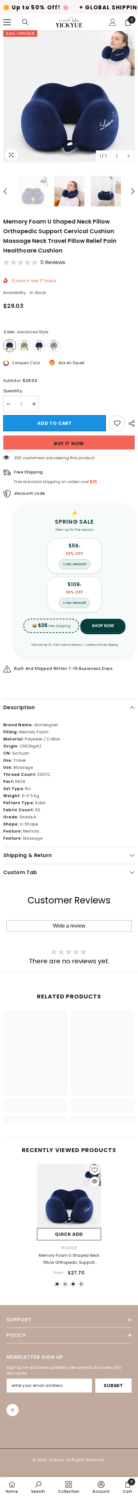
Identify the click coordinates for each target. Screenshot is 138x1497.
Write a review (69, 926)
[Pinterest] (12, 1410)
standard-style (73, 1284)
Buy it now (69, 443)
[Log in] (112, 22)
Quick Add (69, 1234)
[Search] (25, 22)
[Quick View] (94, 1181)
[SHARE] (130, 423)
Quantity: (13, 391)
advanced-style (57, 1284)
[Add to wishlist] (117, 423)
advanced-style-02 (65, 1284)
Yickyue (69, 1248)
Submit (113, 1385)
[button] (116, 156)
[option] (69, 96)
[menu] (7, 22)
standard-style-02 (81, 1284)
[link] (35, 1109)
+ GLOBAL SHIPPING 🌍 (86, 7)
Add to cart (54, 423)
